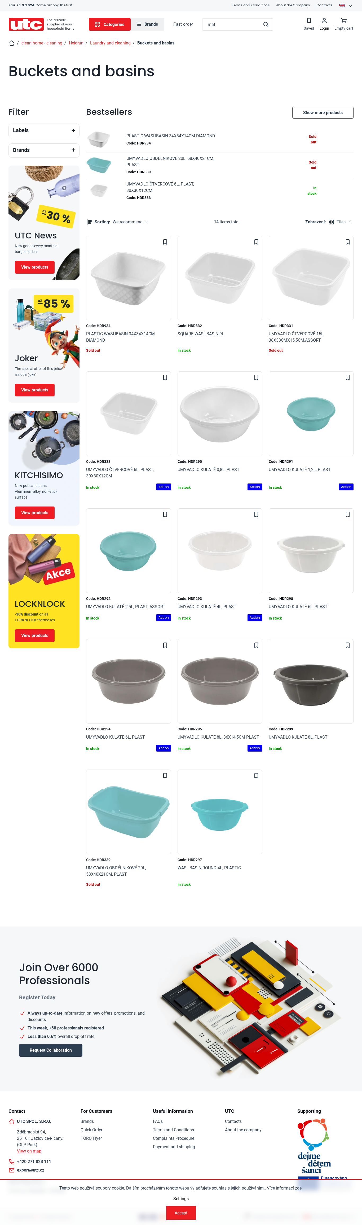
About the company (243, 1129)
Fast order (183, 24)
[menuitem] (147, 24)
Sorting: (119, 221)
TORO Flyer (91, 1138)
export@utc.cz (30, 1170)
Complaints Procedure (173, 1138)
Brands (87, 1121)
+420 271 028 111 (34, 1161)
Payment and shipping (174, 1146)
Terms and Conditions (251, 5)
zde (298, 1188)
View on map (29, 1151)
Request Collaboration (51, 1050)
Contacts (324, 5)
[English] (346, 5)
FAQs (158, 1121)
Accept (181, 1212)
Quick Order (91, 1129)
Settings (181, 1198)
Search (266, 24)
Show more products (323, 112)
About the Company (293, 5)
